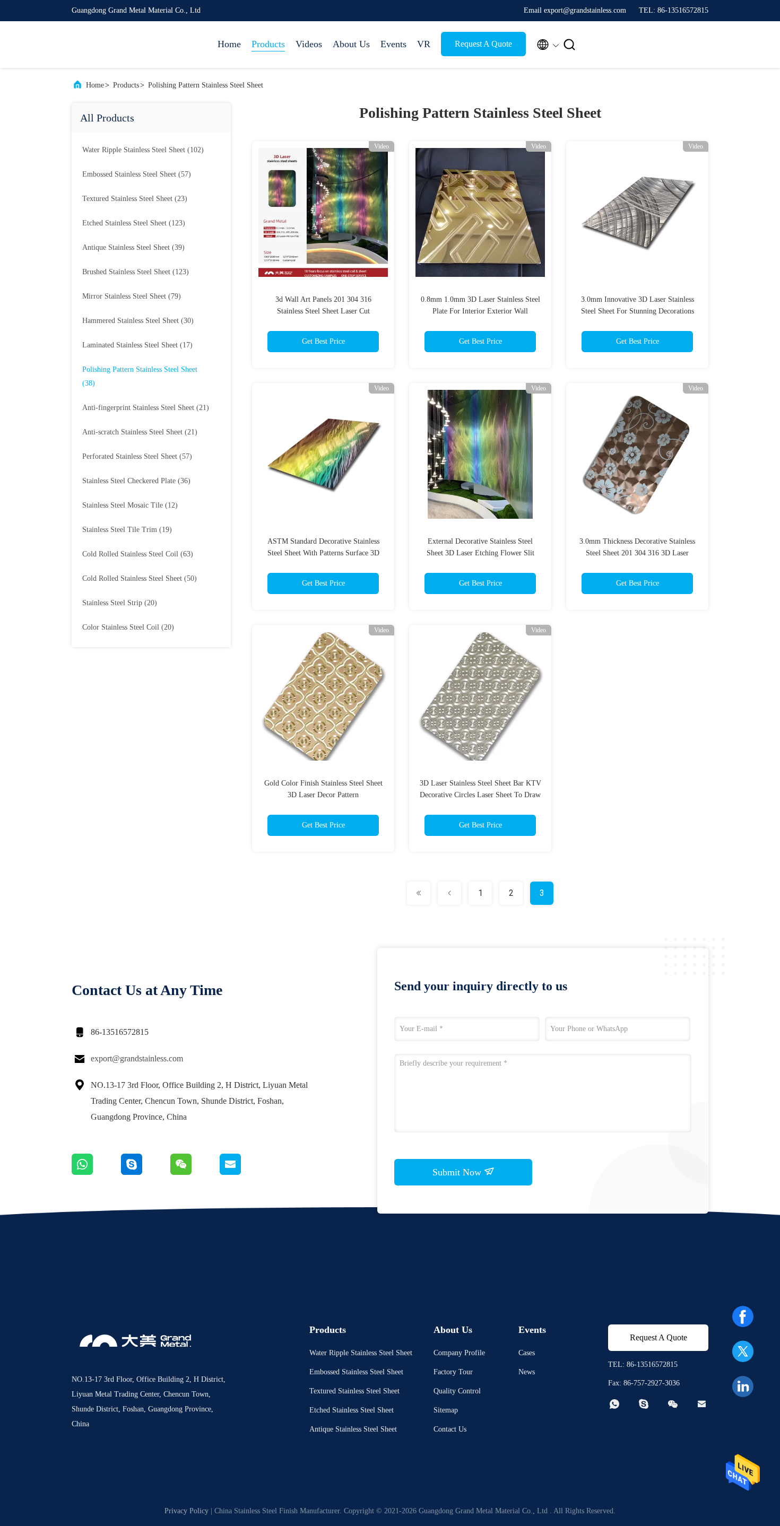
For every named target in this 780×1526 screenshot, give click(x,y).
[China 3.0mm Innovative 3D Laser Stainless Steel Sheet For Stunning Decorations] (637, 212)
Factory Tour (453, 1372)
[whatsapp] (96, 1172)
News (526, 1372)
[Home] (114, 44)
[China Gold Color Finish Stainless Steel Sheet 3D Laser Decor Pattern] (323, 696)
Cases (526, 1353)
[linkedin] (743, 1386)
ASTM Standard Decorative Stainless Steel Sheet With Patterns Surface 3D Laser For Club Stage (323, 553)
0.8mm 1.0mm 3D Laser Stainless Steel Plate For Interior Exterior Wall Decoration (480, 311)
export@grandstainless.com (137, 1058)
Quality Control (457, 1391)
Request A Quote (483, 43)
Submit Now (458, 1172)
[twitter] (743, 1351)
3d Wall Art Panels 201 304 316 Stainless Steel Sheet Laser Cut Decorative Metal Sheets (323, 311)
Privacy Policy (186, 1511)
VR (423, 44)
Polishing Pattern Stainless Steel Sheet (205, 85)
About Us (351, 44)
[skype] (145, 1172)
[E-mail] (243, 1172)
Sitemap (446, 1410)
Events (393, 44)
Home (229, 44)
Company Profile (459, 1353)
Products (268, 44)
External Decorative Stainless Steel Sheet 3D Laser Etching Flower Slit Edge (480, 553)
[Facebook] (743, 1316)
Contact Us (450, 1429)
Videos (309, 44)
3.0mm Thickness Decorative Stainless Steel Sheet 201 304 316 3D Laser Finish (637, 553)
